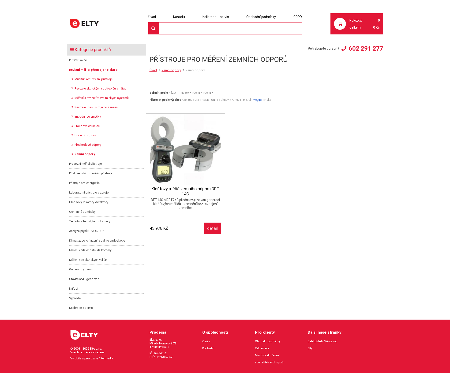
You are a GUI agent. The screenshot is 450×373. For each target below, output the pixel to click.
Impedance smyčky (88, 116)
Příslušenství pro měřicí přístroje (90, 173)
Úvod (152, 17)
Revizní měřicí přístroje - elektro (93, 69)
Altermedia (106, 358)
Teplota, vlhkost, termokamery (89, 221)
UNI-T (214, 99)
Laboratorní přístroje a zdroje (89, 192)
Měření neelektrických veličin (88, 259)
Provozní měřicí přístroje (85, 163)
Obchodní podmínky (261, 17)
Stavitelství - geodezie (84, 279)
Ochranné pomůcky (82, 211)
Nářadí (73, 288)
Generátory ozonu (81, 269)
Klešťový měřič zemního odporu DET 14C (185, 191)
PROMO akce (78, 60)
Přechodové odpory (88, 144)
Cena (197, 92)
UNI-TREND (202, 99)
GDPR (297, 17)
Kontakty (208, 348)
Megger (257, 99)
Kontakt (179, 17)
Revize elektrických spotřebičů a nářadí (101, 88)
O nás (206, 341)
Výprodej (75, 298)
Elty (310, 348)
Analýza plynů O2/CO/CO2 (86, 231)
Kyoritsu (187, 99)
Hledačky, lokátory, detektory (88, 202)
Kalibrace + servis (215, 17)
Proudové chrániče (87, 126)
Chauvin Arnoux (231, 99)
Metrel (247, 99)
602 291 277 (366, 48)
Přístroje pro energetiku (85, 183)
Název (173, 92)
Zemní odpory (85, 154)
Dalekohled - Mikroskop (322, 341)
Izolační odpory (85, 135)
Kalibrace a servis (81, 308)
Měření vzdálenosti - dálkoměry (90, 250)
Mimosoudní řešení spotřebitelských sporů (269, 359)
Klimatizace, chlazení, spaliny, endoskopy (97, 240)
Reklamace (262, 348)
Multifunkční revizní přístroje (93, 79)
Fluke (267, 99)
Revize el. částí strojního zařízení (96, 107)
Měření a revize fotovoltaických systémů (102, 98)
